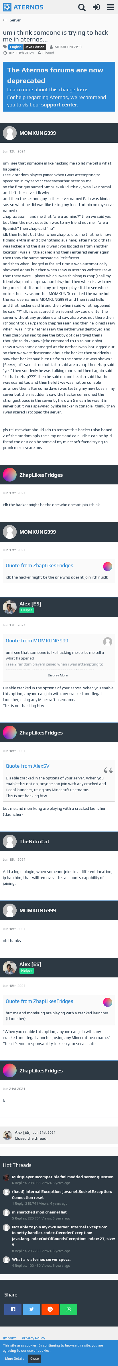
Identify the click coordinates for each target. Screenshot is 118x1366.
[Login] (96, 7)
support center (59, 105)
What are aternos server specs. (41, 1259)
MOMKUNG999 (68, 47)
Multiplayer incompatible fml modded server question (62, 1177)
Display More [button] (58, 675)
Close (34, 1359)
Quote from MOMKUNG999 (37, 641)
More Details (14, 1359)
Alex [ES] (23, 1132)
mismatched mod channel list (39, 1212)
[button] (110, 7)
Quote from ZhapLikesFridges (39, 565)
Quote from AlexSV (28, 766)
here (81, 89)
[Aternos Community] (23, 7)
